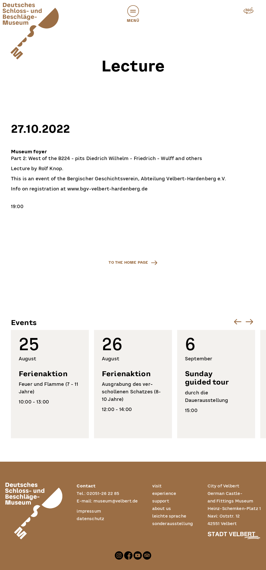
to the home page (128, 262)
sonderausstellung (172, 524)
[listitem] (50, 384)
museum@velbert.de (116, 501)
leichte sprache (169, 516)
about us (161, 509)
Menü (133, 20)
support (160, 501)
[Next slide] (249, 322)
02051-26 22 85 (103, 494)
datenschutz (90, 519)
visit (157, 486)
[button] (133, 11)
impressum (89, 511)
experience (164, 494)
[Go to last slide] (237, 322)
